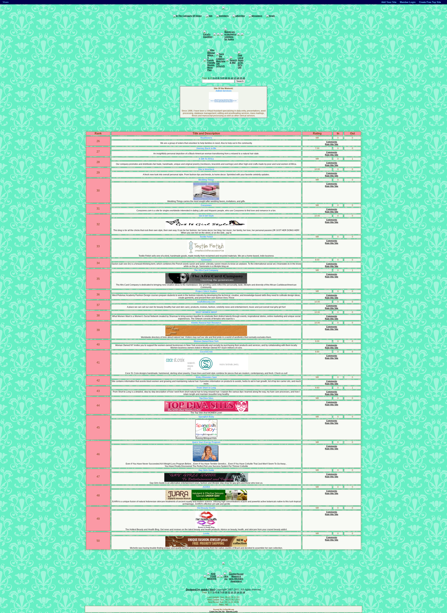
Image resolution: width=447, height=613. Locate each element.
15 (241, 78)
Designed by (193, 589)
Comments (331, 142)
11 (229, 78)
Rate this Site (331, 144)
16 (244, 78)
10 (226, 78)
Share (6, 2)
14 (238, 78)
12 (232, 78)
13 (235, 78)
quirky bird (208, 589)
